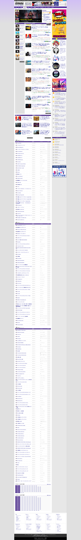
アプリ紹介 (38, 528)
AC (45, 7)
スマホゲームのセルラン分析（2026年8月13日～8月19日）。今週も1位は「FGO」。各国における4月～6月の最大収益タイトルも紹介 (60, 103)
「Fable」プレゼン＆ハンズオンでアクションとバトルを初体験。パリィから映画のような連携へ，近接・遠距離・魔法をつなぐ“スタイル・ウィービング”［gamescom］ (45, 132)
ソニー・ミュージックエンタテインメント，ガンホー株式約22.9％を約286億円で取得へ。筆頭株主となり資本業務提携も (60, 98)
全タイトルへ (49, 484)
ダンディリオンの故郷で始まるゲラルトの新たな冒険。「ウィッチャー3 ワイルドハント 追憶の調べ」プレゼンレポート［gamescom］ (41, 105)
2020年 (18, 492)
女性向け (35, 7)
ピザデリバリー (19, 237)
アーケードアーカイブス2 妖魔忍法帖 (22, 264)
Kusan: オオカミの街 (20, 359)
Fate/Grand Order (57, 147)
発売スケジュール (18, 528)
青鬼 (17, 464)
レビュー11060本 (17, 5)
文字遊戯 (18, 256)
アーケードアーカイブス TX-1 (21, 367)
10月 (36, 485)
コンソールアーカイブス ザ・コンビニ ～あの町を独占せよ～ (24, 380)
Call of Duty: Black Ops (20, 433)
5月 (27, 485)
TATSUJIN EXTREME (20, 342)
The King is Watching (20, 369)
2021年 (18, 491)
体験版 (17, 517)
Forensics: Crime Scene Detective (21, 429)
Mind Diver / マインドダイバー (21, 233)
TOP (16, 7)
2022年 (18, 490)
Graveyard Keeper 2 (20, 176)
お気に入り (57, 0)
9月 (34, 485)
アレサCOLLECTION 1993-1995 (21, 355)
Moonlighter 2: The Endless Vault (21, 217)
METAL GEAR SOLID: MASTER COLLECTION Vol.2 (23, 248)
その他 (58, 530)
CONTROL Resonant (20, 159)
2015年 (18, 509)
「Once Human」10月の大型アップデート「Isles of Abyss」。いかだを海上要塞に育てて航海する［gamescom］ (39, 53)
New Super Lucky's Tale (20, 153)
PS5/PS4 (25, 7)
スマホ (31, 7)
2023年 (18, 489)
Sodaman (18, 479)
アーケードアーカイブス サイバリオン (22, 404)
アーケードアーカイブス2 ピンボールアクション (24, 285)
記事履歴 (61, 0)
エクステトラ (19, 213)
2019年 (18, 504)
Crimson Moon (19, 143)
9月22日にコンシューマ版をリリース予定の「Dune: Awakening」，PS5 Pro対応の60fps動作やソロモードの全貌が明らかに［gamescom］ (41, 70)
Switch (28, 7)
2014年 (18, 510)
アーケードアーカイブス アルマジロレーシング (23, 394)
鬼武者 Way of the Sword (20, 209)
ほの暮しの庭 (19, 357)
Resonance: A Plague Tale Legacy (21, 229)
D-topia (18, 427)
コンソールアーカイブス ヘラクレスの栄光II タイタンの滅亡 (23, 407)
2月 (22, 485)
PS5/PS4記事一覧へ (48, 113)
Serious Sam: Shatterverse (20, 219)
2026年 (18, 485)
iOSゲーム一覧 (38, 530)
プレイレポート (20, 8)
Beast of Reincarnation (20, 320)
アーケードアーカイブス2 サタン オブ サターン (23, 235)
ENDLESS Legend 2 (20, 178)
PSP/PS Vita (58, 514)
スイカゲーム (19, 375)
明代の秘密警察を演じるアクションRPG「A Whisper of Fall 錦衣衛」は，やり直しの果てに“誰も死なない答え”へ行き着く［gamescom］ (41, 88)
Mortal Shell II (19, 258)
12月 (40, 489)
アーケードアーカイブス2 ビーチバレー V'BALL (24, 295)
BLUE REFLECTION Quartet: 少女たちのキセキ (24, 344)
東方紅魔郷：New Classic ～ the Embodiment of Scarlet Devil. (23, 203)
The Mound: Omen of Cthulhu (21, 425)
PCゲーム (27, 514)
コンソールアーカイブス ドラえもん (22, 363)
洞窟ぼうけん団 (19, 421)
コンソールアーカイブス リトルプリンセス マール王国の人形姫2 (24, 266)
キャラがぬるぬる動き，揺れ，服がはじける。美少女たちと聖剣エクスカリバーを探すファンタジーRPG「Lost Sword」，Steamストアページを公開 (60, 94)
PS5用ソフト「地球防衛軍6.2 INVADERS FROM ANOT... (46, 15)
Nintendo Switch (18, 524)
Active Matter (19, 192)
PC (18, 7)
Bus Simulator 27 (19, 205)
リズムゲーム (59, 529)
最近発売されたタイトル (33, 8)
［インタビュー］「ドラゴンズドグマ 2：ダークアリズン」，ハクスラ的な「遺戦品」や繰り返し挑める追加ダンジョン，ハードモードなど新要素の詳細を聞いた (41, 44)
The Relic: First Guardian (20, 332)
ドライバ (48, 528)
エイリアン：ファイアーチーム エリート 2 (22, 44)
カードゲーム (59, 527)
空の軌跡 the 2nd (19, 184)
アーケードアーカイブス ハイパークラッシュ (23, 454)
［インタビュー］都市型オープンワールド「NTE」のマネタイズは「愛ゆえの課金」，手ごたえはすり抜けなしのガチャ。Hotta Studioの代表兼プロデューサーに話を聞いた (60, 133)
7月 (30, 485)
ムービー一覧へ (22, 61)
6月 (29, 485)
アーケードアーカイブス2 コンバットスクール (23, 314)
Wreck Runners (19, 396)
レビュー (16, 8)
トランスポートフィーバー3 (21, 145)
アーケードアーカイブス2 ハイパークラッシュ (23, 452)
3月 (24, 485)
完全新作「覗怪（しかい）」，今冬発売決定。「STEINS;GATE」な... (46, 17)
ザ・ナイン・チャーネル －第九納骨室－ (22, 316)
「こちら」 (44, 535)
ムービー (28, 8)
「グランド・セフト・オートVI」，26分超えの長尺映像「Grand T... (47, 20)
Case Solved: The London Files (21, 371)
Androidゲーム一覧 (39, 531)
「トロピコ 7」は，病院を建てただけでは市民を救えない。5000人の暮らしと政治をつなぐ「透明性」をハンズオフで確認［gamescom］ (41, 97)
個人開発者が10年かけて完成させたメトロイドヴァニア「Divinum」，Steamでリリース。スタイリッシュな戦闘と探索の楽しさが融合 (60, 107)
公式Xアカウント (19, 0)
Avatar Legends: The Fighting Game (22, 477)
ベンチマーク (48, 529)
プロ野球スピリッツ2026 (20, 423)
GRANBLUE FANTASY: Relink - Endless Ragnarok (24, 448)
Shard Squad (19, 338)
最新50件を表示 (34, 24)
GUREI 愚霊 (19, 390)
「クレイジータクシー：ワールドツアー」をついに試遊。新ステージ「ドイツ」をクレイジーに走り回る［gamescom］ (40, 27)
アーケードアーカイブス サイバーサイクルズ (23, 268)
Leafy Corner (19, 334)
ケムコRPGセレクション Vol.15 (21, 340)
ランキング (64, 0)
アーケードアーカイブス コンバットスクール (23, 312)
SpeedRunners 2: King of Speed (21, 330)
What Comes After (19, 386)
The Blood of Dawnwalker (20, 211)
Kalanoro (18, 172)
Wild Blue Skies (19, 281)
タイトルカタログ (18, 529)
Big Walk (18, 322)
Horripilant (21, 35)
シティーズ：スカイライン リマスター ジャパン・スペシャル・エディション (24, 215)
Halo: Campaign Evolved (20, 373)
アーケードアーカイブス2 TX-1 (21, 365)
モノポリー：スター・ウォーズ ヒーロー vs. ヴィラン (23, 481)
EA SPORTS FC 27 (19, 155)
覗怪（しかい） (22, 28)
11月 (38, 489)
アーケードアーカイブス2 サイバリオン (22, 402)
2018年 (18, 505)
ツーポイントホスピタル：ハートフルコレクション (24, 188)
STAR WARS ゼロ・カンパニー (21, 225)
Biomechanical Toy (19, 398)
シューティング (59, 528)
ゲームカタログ (39, 8)
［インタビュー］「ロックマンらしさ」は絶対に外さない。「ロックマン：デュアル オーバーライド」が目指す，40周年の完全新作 (41, 35)
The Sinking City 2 (19, 279)
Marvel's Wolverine (20, 190)
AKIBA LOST (19, 182)
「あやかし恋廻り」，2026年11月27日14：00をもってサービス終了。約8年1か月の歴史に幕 (60, 111)
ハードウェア (41, 7)
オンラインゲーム (18, 515)
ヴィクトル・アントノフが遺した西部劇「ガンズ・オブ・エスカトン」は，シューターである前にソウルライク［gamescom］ (40, 78)
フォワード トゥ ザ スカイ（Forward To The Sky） (24, 456)
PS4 (49, 24)
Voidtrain (18, 336)
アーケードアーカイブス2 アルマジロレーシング (24, 392)
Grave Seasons (19, 283)
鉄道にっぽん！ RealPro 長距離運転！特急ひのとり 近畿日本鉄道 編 (23, 306)
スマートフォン (38, 524)
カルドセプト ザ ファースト (21, 361)
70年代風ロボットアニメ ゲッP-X (21, 417)
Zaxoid (18, 462)
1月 (20, 485)
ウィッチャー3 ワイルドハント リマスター (23, 149)
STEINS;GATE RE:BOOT (26, 19)
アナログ (48, 7)
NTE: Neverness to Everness (58, 150)
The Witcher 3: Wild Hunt (57, 152)
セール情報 (38, 527)
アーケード (57, 524)
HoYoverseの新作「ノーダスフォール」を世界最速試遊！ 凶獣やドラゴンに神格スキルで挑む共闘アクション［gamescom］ (60, 115)
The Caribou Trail (19, 460)
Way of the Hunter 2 (20, 151)
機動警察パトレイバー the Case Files (22, 180)
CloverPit (18, 291)
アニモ (18, 186)
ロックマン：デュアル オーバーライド (59, 160)
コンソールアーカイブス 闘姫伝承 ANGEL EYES (24, 287)
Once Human (21, 39)
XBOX (21, 7)
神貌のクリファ (19, 174)
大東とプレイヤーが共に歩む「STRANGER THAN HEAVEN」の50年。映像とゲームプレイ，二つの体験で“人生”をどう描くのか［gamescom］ (27, 132)
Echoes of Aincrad (19, 458)
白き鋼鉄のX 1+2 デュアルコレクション (22, 450)
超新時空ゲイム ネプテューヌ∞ (21, 227)
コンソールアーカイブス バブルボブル (22, 250)
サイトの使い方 (24, 0)
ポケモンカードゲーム (57, 155)
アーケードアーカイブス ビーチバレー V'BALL (23, 289)
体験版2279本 (21, 5)
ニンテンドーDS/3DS (28, 524)
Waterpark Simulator (20, 324)
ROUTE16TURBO (19, 310)
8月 (32, 485)
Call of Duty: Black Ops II (20, 431)
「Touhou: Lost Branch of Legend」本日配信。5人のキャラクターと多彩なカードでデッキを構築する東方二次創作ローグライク (60, 128)
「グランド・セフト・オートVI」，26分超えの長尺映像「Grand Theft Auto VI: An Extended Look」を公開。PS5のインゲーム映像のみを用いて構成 (60, 120)
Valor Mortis (19, 161)
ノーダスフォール (57, 142)
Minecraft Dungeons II (20, 147)
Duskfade (18, 297)
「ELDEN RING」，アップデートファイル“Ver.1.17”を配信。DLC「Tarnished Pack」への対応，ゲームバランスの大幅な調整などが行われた (60, 124)
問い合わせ (28, 0)
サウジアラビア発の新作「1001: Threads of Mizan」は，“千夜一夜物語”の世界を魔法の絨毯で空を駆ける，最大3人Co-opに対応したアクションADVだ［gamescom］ (45, 125)
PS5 (47, 24)
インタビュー (24, 8)
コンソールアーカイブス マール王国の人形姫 (23, 446)
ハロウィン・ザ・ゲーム (20, 207)
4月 (25, 485)
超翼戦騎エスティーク (20, 318)
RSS (15, 0)
